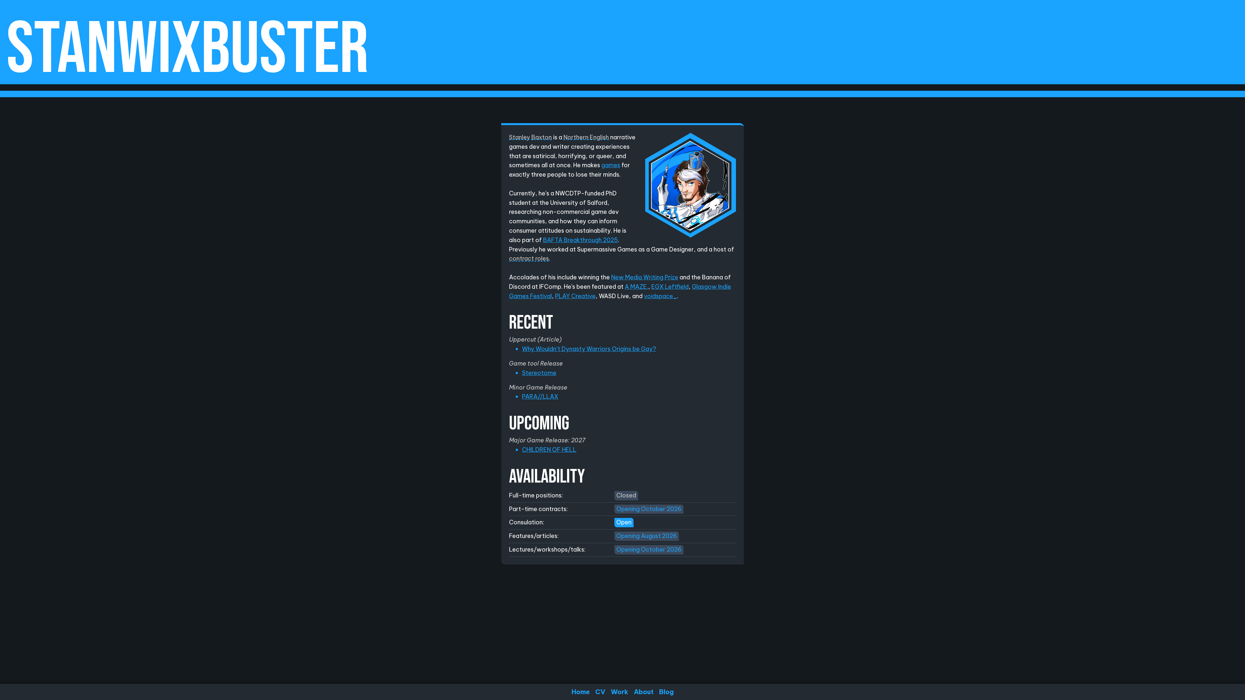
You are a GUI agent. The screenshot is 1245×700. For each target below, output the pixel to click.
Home (581, 692)
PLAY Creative (575, 296)
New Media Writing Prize (644, 277)
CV (600, 692)
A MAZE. (636, 286)
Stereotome (539, 373)
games (610, 165)
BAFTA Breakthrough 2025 (580, 240)
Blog (666, 692)
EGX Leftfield (670, 286)
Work (619, 692)
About (644, 692)
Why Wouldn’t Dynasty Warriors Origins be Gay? (589, 349)
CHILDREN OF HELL (549, 449)
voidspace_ (660, 296)
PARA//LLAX (540, 396)
